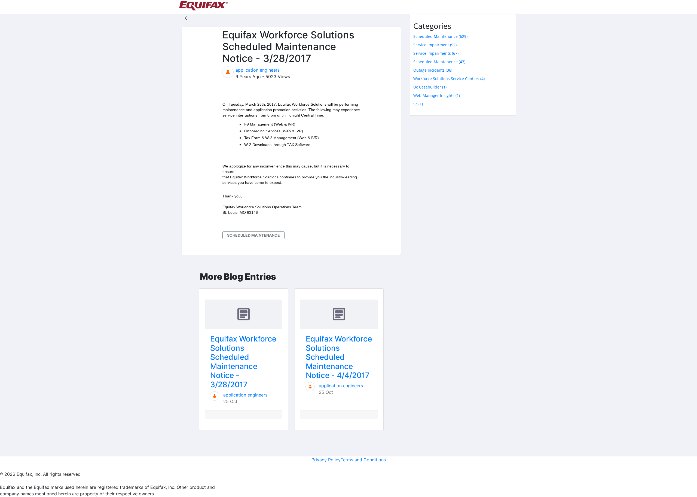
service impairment (435, 44)
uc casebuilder (430, 87)
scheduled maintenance (253, 235)
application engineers (258, 70)
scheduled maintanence (439, 61)
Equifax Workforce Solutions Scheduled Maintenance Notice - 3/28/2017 (243, 361)
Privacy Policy (326, 459)
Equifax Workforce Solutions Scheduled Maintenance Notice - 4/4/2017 (339, 357)
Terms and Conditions (363, 459)
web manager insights (436, 95)
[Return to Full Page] (186, 18)
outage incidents (432, 70)
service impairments (435, 53)
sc (418, 103)
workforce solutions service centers (449, 78)
